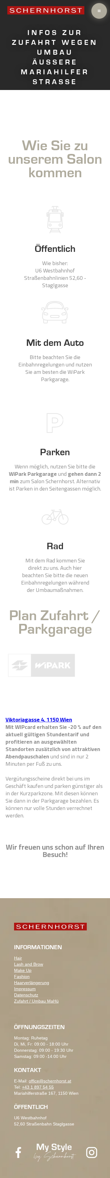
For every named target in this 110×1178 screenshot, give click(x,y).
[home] (45, 10)
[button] (99, 11)
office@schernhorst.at (50, 1080)
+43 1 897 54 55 (38, 1087)
